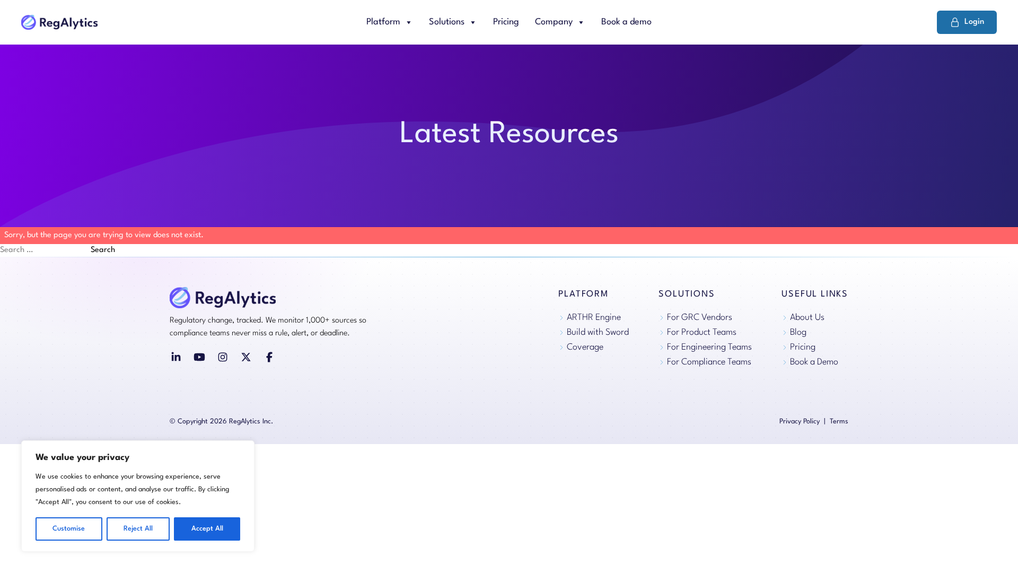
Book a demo (626, 22)
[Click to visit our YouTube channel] (199, 357)
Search (103, 250)
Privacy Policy (799, 421)
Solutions (446, 22)
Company (554, 22)
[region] (137, 496)
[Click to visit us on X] (246, 357)
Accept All (207, 528)
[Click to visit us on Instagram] (222, 357)
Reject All (138, 528)
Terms (839, 421)
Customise (68, 528)
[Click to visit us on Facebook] (269, 357)
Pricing (506, 22)
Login (974, 22)
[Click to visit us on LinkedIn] (176, 357)
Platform (383, 22)
